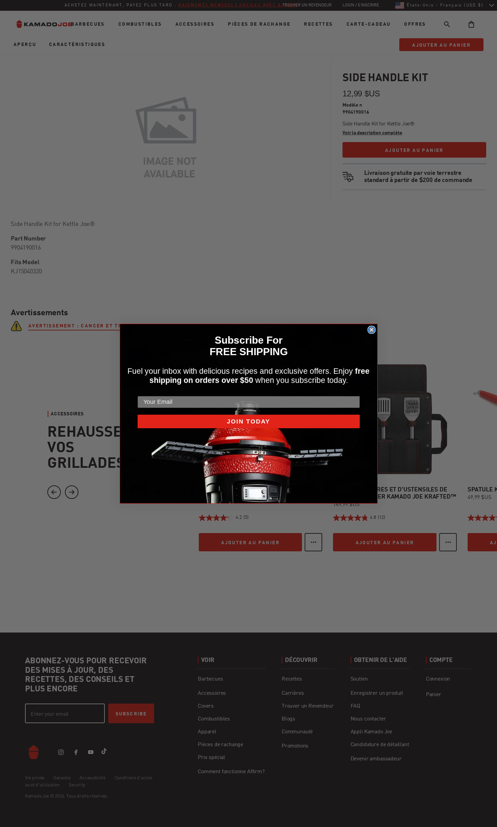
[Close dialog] (371, 329)
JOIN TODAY (248, 421)
